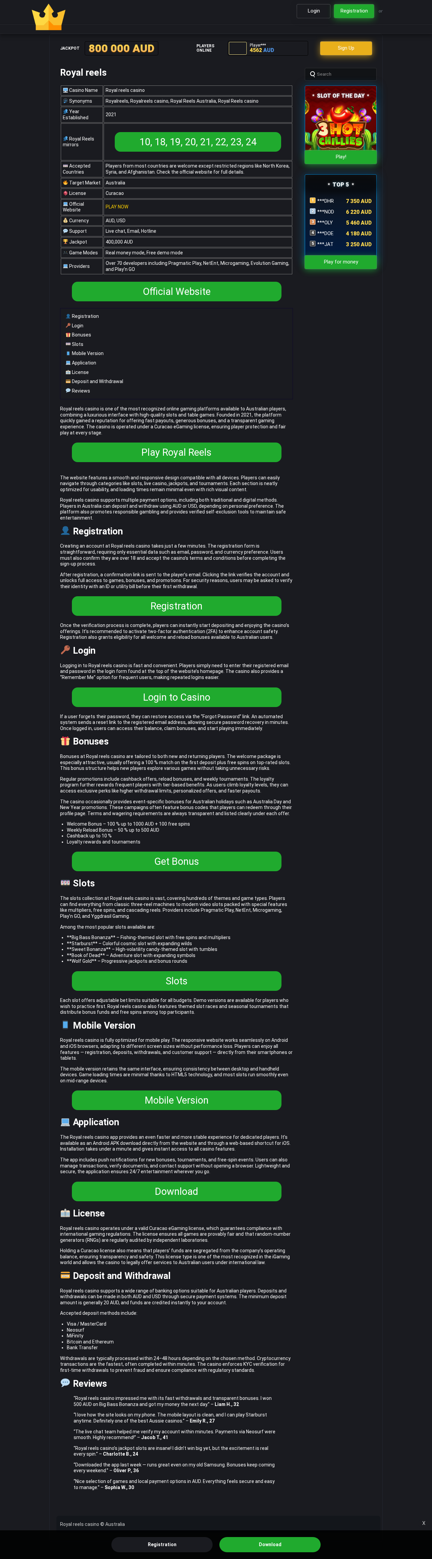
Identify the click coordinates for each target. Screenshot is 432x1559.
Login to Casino (176, 697)
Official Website (177, 291)
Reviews (80, 391)
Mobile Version (87, 353)
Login (77, 325)
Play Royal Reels (176, 452)
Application (83, 363)
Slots (77, 344)
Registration (85, 316)
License (80, 372)
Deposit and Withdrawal (97, 381)
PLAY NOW (117, 206)
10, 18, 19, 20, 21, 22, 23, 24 (197, 142)
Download (176, 1191)
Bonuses (81, 334)
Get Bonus (176, 861)
